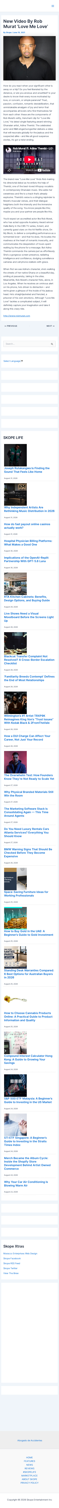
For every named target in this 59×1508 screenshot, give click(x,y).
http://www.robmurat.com (16, 316)
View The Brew (11, 1273)
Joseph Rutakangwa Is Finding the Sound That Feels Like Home (27, 469)
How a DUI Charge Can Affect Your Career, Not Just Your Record (27, 737)
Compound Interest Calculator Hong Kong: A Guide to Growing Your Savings (28, 1059)
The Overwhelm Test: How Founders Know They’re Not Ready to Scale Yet (29, 776)
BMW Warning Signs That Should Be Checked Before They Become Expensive (28, 853)
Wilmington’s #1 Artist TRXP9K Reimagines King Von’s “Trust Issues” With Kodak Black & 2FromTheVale (28, 719)
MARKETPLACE (29, 1475)
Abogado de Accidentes (29, 1440)
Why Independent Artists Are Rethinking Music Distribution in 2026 (29, 509)
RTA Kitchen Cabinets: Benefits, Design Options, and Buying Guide (27, 598)
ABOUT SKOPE (29, 1479)
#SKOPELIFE (29, 1472)
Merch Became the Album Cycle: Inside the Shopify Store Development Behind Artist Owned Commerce (27, 1163)
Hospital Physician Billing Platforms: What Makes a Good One (28, 542)
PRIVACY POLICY (30, 1483)
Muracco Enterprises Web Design (20, 1253)
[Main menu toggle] (53, 6)
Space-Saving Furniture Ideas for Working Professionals (26, 893)
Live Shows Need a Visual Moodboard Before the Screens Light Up (29, 617)
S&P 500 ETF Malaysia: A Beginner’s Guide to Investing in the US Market (28, 1100)
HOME (29, 1457)
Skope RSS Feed (11, 1263)
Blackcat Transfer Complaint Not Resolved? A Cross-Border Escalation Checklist (29, 660)
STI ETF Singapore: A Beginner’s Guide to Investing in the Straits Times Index (25, 1141)
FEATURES (29, 1461)
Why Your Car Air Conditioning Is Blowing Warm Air (26, 1183)
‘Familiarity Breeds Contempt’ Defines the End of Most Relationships (29, 678)
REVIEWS (29, 1468)
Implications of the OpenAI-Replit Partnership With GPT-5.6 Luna (26, 559)
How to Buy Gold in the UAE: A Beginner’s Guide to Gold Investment (28, 932)
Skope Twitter (10, 1268)
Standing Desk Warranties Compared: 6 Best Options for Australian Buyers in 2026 (29, 974)
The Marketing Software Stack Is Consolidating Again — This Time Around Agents (26, 812)
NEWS (29, 1465)
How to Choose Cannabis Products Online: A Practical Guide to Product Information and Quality (28, 1016)
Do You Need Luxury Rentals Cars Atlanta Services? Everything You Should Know (26, 832)
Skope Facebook (12, 1258)
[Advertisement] (29, 1332)
